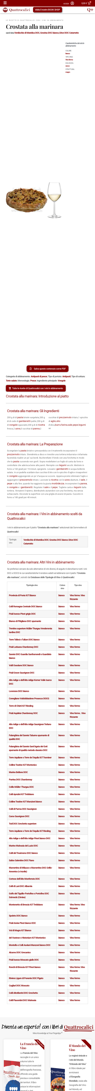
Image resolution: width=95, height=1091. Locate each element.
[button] (83, 514)
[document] (47, 545)
